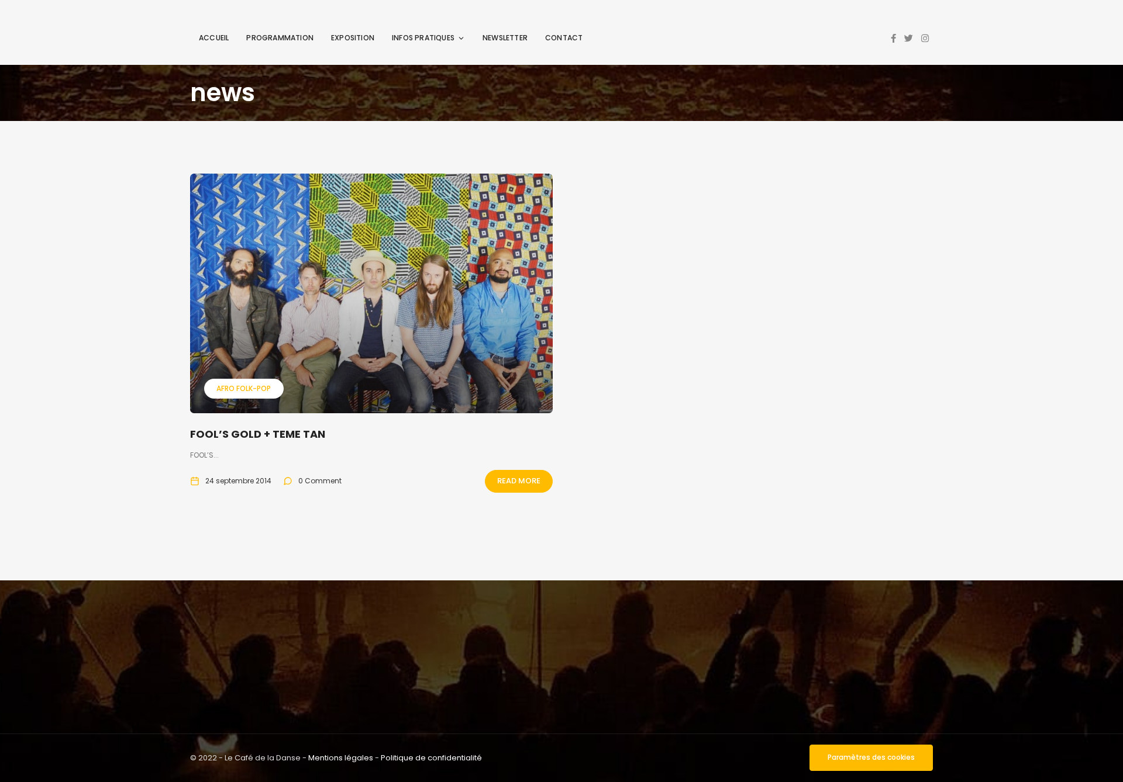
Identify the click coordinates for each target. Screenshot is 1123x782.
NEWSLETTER (505, 38)
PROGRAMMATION (280, 38)
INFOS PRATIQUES (423, 38)
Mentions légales (340, 757)
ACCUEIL (214, 38)
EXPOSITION (352, 38)
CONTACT (564, 38)
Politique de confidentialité (431, 757)
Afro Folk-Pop (243, 388)
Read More (518, 480)
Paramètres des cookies (871, 757)
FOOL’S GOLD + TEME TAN (257, 434)
